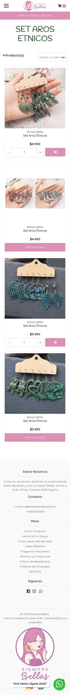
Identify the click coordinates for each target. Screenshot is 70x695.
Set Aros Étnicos (35, 231)
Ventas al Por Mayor (35, 536)
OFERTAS (35, 571)
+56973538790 (35, 511)
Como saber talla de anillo (35, 541)
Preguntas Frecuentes (35, 551)
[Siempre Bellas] (35, 6)
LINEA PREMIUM (35, 546)
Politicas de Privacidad (35, 566)
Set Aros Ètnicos (35, 135)
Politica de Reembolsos (35, 561)
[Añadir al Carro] (55, 152)
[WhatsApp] (40, 592)
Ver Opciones (35, 247)
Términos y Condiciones (35, 556)
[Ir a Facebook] (28, 592)
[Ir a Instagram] (34, 592)
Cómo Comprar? (35, 531)
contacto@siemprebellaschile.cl (35, 506)
